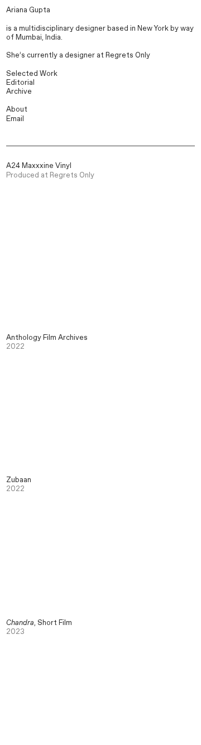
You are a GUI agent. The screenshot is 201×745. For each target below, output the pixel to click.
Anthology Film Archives (47, 338)
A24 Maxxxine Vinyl (38, 166)
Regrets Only (128, 55)
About (16, 109)
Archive (19, 91)
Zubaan (18, 480)
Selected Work (32, 74)
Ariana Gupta (28, 10)
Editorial (20, 82)
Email (15, 119)
